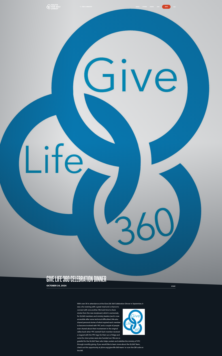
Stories (144, 6)
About (138, 6)
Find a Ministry (87, 6)
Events (152, 6)
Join (158, 6)
